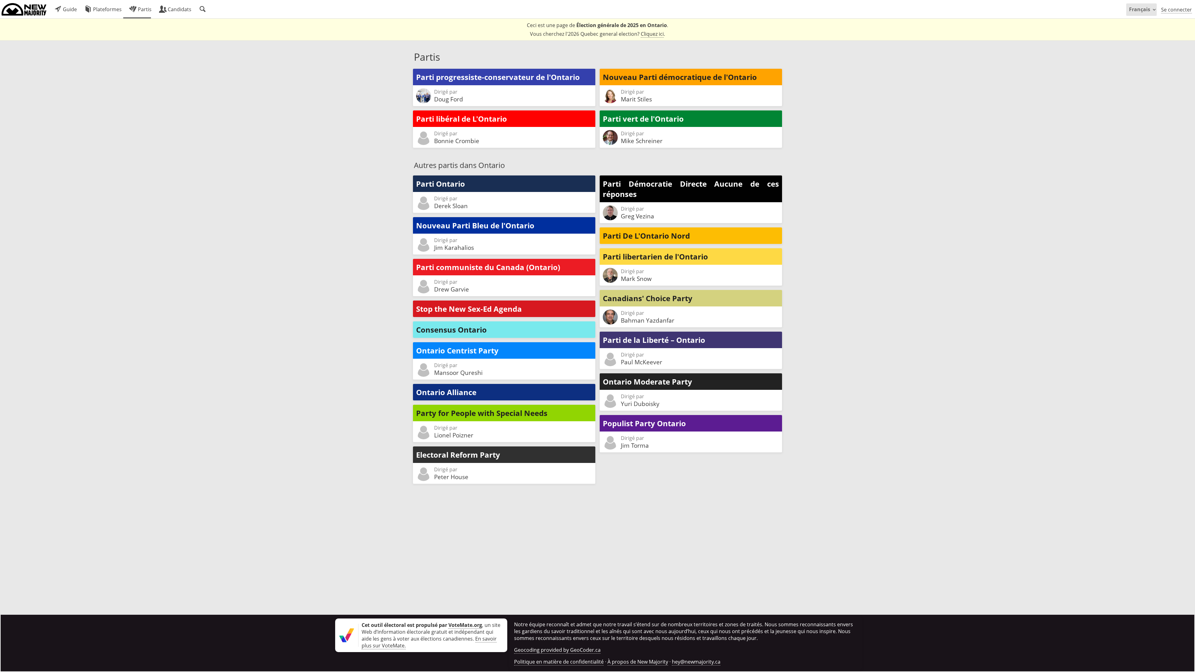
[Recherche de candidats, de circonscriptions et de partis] (202, 9)
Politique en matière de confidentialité (559, 661)
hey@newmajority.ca (696, 661)
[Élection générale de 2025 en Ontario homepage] (24, 9)
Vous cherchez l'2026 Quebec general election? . (597, 33)
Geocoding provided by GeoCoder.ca (557, 649)
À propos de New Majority (637, 661)
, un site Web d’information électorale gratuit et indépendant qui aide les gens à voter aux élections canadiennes (431, 632)
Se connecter (1176, 9)
